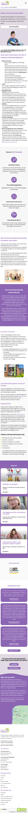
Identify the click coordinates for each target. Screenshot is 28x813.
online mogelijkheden (7, 320)
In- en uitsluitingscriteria (5, 783)
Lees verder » (5, 492)
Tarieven (2, 777)
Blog (1, 779)
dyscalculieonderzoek (9, 142)
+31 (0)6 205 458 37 (9, 742)
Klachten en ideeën (4, 781)
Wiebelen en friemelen (10, 484)
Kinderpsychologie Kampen (6, 798)
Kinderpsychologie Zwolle (6, 800)
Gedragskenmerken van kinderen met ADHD (14, 513)
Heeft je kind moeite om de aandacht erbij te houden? (12, 543)
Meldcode (3, 785)
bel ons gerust (10, 699)
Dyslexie (2, 794)
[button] (26, 3)
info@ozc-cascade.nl (8, 741)
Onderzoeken (3, 792)
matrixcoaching (17, 82)
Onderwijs (6, 7)
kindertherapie (22, 396)
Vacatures (3, 804)
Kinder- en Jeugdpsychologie (7, 796)
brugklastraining (20, 414)
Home (2, 7)
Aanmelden (3, 775)
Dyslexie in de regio (4, 802)
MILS (6, 74)
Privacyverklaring (4, 787)
